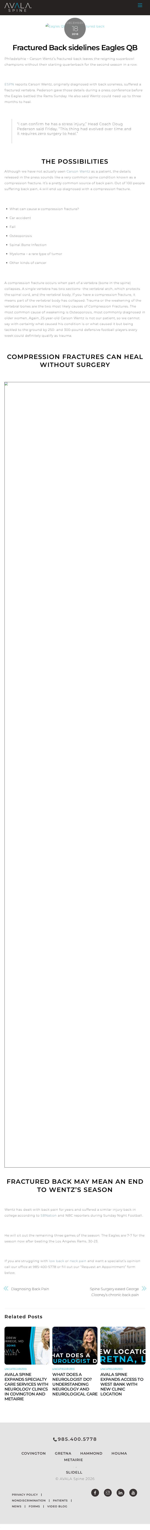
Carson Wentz (78, 171)
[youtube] (133, 1492)
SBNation (49, 1215)
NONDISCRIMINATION (29, 1500)
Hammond (91, 1453)
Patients (60, 1500)
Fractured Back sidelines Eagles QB (75, 47)
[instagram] (107, 1492)
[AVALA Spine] (17, 10)
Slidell (74, 1472)
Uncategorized (15, 1369)
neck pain (78, 1261)
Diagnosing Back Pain (30, 1289)
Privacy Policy (25, 1494)
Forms (34, 1506)
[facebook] (95, 1492)
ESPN (9, 84)
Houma (118, 1453)
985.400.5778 (77, 1439)
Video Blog (57, 1506)
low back (56, 1261)
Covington (33, 1453)
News (16, 1506)
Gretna (62, 1453)
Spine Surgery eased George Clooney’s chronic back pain (114, 1292)
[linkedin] (120, 1492)
